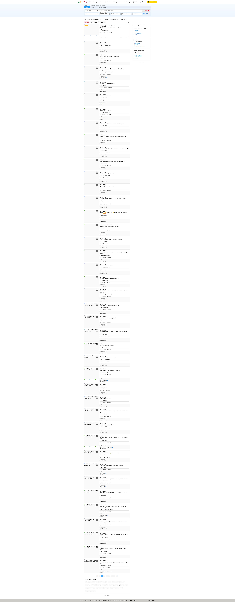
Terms (123, 600)
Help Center (114, 600)
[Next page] (117, 576)
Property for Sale (92, 5)
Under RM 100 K (138, 54)
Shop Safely (96, 600)
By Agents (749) (102, 22)
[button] (104, 381)
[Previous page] (97, 576)
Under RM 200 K (138, 55)
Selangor (136, 30)
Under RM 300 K (138, 56)
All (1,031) (87, 22)
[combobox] (103, 13)
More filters (146, 13)
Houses (136, 44)
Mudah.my (85, 5)
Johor (136, 32)
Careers (119, 600)
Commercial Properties (139, 45)
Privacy (127, 600)
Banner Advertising (102, 600)
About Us (81, 600)
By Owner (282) (94, 22)
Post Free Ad (90, 600)
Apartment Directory (102, 7)
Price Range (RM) (103, 12)
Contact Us (109, 600)
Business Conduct (133, 600)
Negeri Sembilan (138, 33)
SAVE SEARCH (142, 25)
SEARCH (147, 10)
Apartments (137, 43)
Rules (85, 600)
